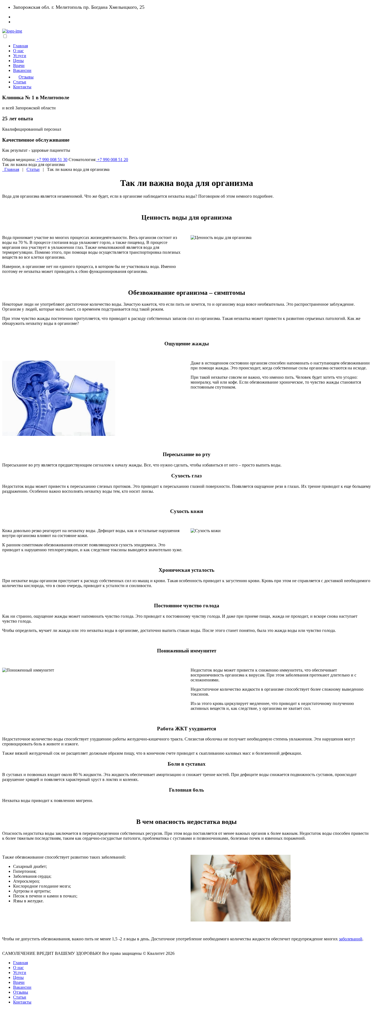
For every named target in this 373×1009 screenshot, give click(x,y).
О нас (18, 50)
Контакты (22, 86)
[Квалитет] (12, 31)
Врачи (19, 65)
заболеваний (350, 939)
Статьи (19, 82)
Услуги (19, 55)
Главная (20, 45)
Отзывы (26, 77)
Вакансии (22, 70)
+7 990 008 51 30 (51, 159)
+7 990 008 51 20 (112, 159)
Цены (18, 60)
